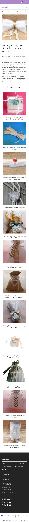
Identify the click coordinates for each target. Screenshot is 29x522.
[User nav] (18, 2)
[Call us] (1, 2)
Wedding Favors (17, 11)
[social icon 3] (7, 502)
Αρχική (3, 11)
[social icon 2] (4, 502)
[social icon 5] (2, 505)
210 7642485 (7, 490)
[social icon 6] (5, 505)
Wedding (9, 11)
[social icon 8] (10, 505)
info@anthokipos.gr (11, 493)
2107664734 (6, 2)
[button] (3, 93)
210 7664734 (7, 488)
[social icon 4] (10, 502)
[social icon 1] (2, 502)
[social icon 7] (7, 505)
